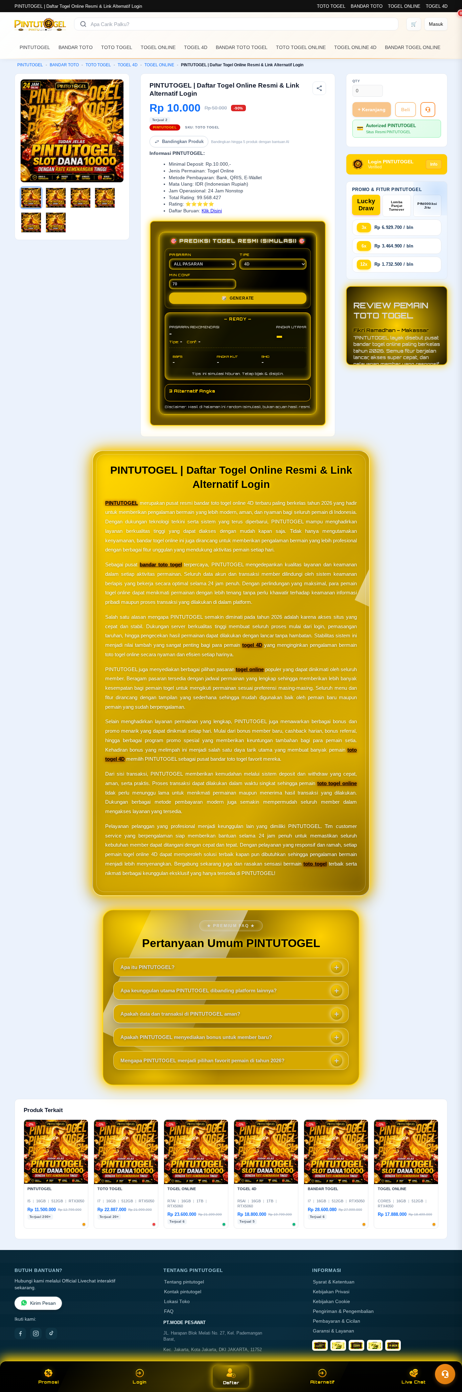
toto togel (315, 864)
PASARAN (180, 255)
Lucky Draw (366, 205)
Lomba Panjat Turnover (396, 205)
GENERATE (238, 298)
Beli (405, 109)
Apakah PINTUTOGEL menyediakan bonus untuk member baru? (196, 1037)
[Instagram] (36, 1333)
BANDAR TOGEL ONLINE (412, 47)
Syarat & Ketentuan (333, 1281)
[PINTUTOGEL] (40, 24)
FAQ (169, 1311)
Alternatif (322, 1382)
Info (433, 164)
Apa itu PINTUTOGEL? (147, 967)
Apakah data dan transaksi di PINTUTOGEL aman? (180, 1014)
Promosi (48, 1382)
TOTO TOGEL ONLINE (301, 47)
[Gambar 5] (31, 222)
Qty (356, 81)
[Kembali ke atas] (447, 1357)
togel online (249, 669)
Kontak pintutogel (182, 1291)
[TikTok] (51, 1333)
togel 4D (252, 645)
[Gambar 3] (80, 198)
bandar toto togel (161, 564)
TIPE (244, 255)
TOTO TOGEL (331, 6)
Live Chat (413, 1382)
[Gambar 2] (56, 198)
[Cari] (83, 24)
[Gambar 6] (56, 222)
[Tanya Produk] (427, 109)
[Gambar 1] (31, 198)
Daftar (231, 1382)
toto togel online (337, 783)
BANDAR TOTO (367, 6)
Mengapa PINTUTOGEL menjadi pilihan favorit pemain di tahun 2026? (202, 1060)
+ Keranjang (372, 109)
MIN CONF (179, 275)
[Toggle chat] (445, 1374)
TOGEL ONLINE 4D (355, 47)
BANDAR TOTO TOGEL (242, 47)
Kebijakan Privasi (331, 1291)
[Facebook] (20, 1333)
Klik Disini (212, 210)
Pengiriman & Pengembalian (343, 1311)
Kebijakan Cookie (331, 1301)
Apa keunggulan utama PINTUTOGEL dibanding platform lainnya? (198, 990)
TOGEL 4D (436, 6)
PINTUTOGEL (35, 47)
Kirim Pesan (43, 1303)
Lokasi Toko (177, 1301)
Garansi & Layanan (333, 1331)
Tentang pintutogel (184, 1281)
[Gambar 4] (105, 198)
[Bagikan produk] (319, 88)
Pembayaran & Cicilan (336, 1321)
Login (139, 1382)
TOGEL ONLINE (404, 6)
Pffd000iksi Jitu (427, 205)
